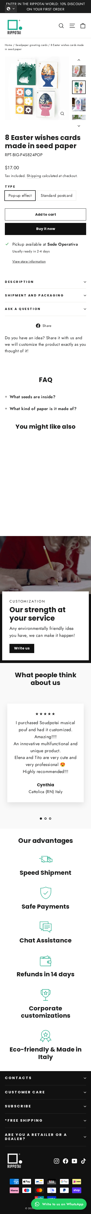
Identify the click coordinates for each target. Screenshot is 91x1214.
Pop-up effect (20, 195)
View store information (29, 261)
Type (10, 186)
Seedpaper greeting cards (31, 45)
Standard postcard (56, 195)
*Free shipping (24, 1120)
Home (8, 45)
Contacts (18, 1077)
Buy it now (45, 228)
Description (19, 282)
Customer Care (25, 1092)
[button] (11, 9)
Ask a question (23, 309)
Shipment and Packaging (34, 295)
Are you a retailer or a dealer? (36, 1136)
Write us (22, 648)
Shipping (34, 175)
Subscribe (18, 1106)
